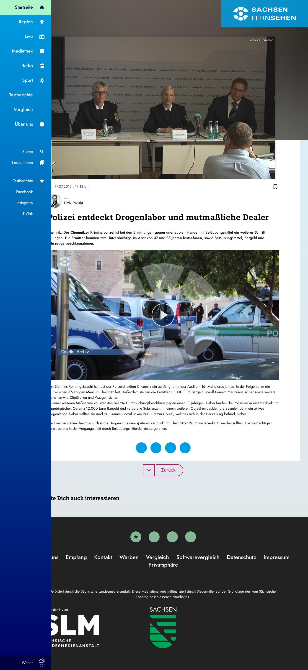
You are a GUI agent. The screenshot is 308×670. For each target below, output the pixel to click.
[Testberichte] (135, 536)
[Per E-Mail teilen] (185, 447)
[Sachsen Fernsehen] (264, 13)
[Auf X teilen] (155, 447)
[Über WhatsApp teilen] (170, 447)
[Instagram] (172, 536)
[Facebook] (154, 536)
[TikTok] (190, 536)
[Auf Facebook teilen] (141, 447)
